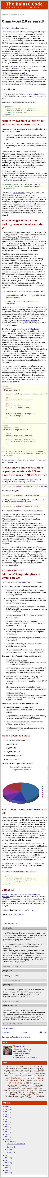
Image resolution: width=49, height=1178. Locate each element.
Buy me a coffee (18, 1057)
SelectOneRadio (38, 1088)
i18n (35, 1075)
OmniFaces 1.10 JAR (31, 863)
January (9, 1152)
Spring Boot (20, 1090)
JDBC (23, 1078)
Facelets (35, 1074)
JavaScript (15, 1078)
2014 (6, 1139)
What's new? (22, 582)
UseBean (23, 1094)
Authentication (28, 1066)
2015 (6, 1137)
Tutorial (33, 1092)
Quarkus (20, 1087)
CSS (13, 1070)
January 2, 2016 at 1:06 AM (11, 1001)
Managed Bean (17, 1080)
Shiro (13, 1090)
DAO (35, 1070)
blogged (37, 84)
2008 (6, 1168)
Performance (11, 1085)
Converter (7, 1070)
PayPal (34, 1057)
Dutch (36, 1072)
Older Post (43, 1032)
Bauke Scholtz (20, 1046)
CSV (16, 1070)
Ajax (21, 1067)
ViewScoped (30, 1096)
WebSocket (40, 1096)
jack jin (5, 971)
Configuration (38, 1068)
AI (17, 1066)
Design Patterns (11, 1072)
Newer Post (6, 1032)
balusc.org (26, 1053)
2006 (6, 1173)
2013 (6, 1155)
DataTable (41, 1070)
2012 (6, 1158)
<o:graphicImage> (9, 77)
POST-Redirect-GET (37, 1085)
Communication (11, 1068)
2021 (6, 1122)
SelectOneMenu (26, 1088)
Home (25, 1032)
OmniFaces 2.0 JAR (31, 94)
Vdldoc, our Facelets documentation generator (21, 895)
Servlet (7, 1090)
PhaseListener (24, 1085)
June (8, 1149)
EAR (41, 1072)
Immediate (41, 1075)
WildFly (30, 1098)
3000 (6, 1106)
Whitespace (24, 1097)
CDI (9, 914)
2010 (6, 1163)
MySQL (41, 1080)
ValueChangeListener (11, 1096)
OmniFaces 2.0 (7, 28)
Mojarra (35, 1080)
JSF (33, 1077)
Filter (7, 1075)
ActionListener (11, 1066)
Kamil (5, 928)
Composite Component (25, 1068)
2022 (6, 1119)
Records (30, 1087)
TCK (7, 1092)
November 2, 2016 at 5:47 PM (12, 1024)
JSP (6, 1080)
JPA (28, 1078)
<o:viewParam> (19, 193)
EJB (13, 1074)
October (10, 1147)
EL (17, 1074)
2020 (6, 1124)
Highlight (24, 1075)
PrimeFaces (12, 1087)
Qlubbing (6, 985)
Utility (29, 1094)
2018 (6, 1129)
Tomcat (21, 1092)
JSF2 (12, 914)
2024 (6, 1114)
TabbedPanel (42, 1090)
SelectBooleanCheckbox (13, 1088)
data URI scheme (30, 321)
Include (7, 1078)
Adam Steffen (8, 1005)
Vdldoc (22, 1096)
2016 (6, 1134)
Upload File (14, 1094)
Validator (36, 1094)
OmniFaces (19, 914)
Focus (11, 1075)
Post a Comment (8, 1028)
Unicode (40, 1092)
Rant (25, 1087)
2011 (6, 1160)
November (11, 1141)
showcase (11, 460)
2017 (6, 1132)
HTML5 (30, 1075)
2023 (6, 1117)
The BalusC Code (24, 4)
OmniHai (28, 1083)
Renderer (37, 1087)
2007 (6, 1170)
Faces (42, 1074)
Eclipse (7, 1074)
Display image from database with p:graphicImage (25, 291)
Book (35, 1066)
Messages (29, 1080)
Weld (17, 1097)
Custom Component (25, 1070)
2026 (6, 1109)
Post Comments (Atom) (21, 1037)
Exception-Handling (25, 1074)
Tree (27, 1092)
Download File (22, 1072)
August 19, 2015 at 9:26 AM (11, 981)
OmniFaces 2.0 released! (16, 1144)
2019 (6, 1127)
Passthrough (37, 1083)
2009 (6, 1165)
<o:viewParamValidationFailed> (15, 75)
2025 (6, 1111)
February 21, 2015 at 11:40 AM (12, 967)
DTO (30, 1072)
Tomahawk (13, 1092)
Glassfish (18, 1075)
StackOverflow (31, 1090)
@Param (33, 77)
